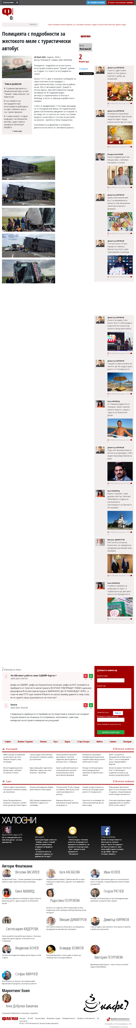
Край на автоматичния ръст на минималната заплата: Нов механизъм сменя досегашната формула (118, 203)
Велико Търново (25, 741)
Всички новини (124, 748)
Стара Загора (83, 741)
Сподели (83, 68)
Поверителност (69, 1018)
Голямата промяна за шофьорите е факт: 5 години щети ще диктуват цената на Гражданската (119, 590)
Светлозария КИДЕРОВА (22, 928)
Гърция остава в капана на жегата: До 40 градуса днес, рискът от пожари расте (120, 366)
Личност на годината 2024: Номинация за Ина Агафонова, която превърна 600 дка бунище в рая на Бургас (66, 910)
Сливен (113, 741)
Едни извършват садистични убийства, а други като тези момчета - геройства (41, 770)
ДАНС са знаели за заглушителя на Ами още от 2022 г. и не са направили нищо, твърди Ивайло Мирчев (120, 759)
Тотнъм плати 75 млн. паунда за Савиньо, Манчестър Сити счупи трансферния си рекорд (118, 247)
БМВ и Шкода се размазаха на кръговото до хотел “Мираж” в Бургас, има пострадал (14, 758)
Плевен (43, 741)
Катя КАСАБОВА (70, 872)
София (8, 741)
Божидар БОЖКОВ (72, 948)
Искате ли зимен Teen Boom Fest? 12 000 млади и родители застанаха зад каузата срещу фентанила (119, 324)
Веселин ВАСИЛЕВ (27, 872)
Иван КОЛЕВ (112, 872)
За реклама (40, 1018)
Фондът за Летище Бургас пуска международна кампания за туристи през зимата (92, 771)
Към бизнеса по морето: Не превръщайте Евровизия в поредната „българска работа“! (19, 982)
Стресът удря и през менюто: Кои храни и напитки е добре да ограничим (116, 74)
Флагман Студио (54, 1018)
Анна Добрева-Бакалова (22, 1005)
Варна (67, 741)
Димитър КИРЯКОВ (116, 919)
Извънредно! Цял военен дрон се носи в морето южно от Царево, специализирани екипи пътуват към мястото (120, 790)
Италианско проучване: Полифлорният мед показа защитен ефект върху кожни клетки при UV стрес (119, 117)
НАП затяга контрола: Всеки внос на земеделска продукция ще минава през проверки (119, 546)
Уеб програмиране (121, 1024)
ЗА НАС (30, 1018)
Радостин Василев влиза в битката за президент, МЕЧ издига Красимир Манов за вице (119, 454)
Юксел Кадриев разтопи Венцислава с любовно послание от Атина (118, 160)
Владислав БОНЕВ (27, 948)
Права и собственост (86, 1018)
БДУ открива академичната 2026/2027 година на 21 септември (40, 802)
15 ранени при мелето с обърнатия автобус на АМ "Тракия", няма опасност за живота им (16, 92)
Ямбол (100, 741)
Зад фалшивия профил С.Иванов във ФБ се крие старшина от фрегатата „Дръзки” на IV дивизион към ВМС (65, 881)
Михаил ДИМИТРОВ (73, 919)
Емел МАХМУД (24, 891)
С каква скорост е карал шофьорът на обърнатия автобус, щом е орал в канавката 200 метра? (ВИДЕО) (16, 122)
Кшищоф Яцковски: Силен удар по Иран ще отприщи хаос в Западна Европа (63, 956)
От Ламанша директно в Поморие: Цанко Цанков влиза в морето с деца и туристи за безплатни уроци (118, 409)
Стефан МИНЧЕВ (26, 974)
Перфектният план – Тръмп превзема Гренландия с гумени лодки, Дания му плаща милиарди (22, 880)
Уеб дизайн (109, 1024)
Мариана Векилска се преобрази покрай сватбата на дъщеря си (67, 802)
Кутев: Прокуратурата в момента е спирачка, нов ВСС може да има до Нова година (15, 802)
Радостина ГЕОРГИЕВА (65, 900)
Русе (56, 741)
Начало (22, 1018)
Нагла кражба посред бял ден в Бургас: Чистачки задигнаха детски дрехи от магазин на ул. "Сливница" (66, 758)
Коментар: (101, 686)
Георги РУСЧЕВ (114, 891)
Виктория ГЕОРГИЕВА (108, 957)
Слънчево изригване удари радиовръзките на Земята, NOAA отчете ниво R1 (120, 802)
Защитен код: (103, 712)
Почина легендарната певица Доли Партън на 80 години (41, 788)
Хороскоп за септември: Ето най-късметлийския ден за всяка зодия (93, 802)
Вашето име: (102, 676)
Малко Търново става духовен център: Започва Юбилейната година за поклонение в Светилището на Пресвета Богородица (119, 500)
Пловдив (127, 741)
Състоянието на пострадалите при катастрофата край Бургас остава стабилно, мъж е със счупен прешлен (16, 106)
